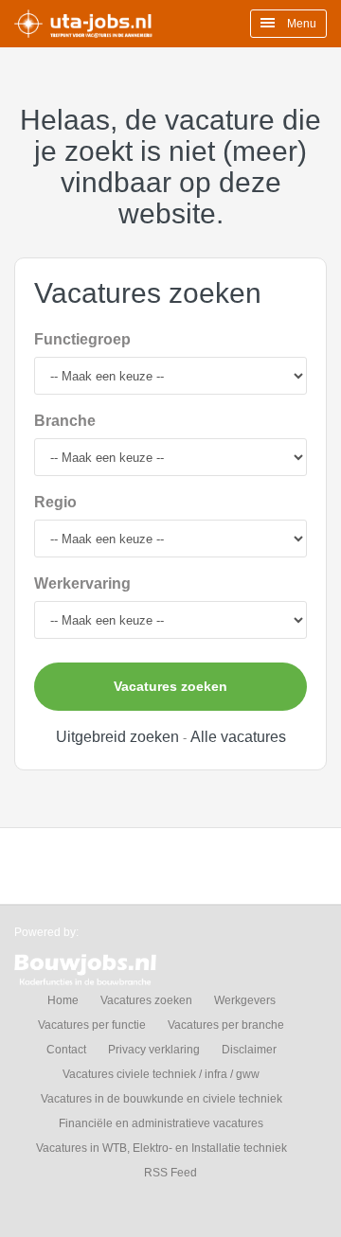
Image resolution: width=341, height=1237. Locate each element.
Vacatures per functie (92, 1025)
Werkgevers (245, 1000)
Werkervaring (82, 583)
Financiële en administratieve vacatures (161, 1123)
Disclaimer (249, 1049)
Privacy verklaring (154, 1049)
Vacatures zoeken (170, 686)
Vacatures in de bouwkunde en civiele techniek (161, 1098)
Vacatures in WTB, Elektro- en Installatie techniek (161, 1148)
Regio (55, 502)
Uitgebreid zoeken (117, 737)
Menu (300, 23)
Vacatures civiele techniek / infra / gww (161, 1074)
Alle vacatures (238, 737)
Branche (65, 421)
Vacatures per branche (226, 1025)
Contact (66, 1049)
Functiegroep (82, 339)
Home (63, 1000)
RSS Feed (170, 1172)
